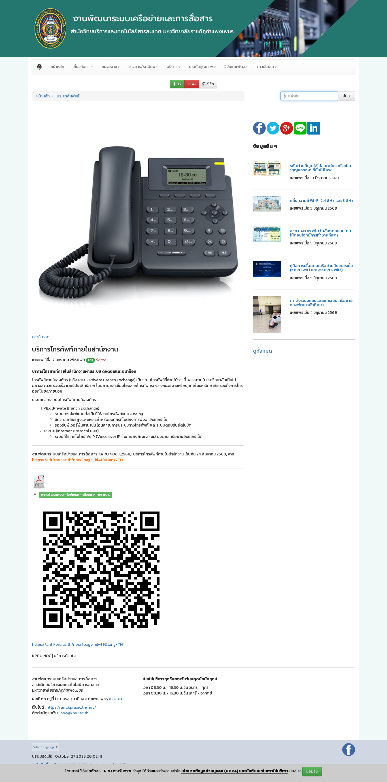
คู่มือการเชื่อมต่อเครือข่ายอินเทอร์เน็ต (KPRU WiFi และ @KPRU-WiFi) (321, 268)
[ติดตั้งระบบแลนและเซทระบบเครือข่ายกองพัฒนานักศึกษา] (267, 314)
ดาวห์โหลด (40, 337)
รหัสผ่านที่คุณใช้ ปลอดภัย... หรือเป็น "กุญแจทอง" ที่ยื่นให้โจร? (320, 168)
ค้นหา (347, 96)
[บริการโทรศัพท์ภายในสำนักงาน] (138, 225)
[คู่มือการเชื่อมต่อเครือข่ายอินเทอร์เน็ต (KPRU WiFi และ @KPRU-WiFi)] (267, 268)
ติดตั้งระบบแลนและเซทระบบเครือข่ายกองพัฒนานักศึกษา (321, 303)
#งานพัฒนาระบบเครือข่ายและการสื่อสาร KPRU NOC (75, 494)
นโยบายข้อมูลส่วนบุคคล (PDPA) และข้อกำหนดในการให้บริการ (234, 771)
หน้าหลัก (57, 67)
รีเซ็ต (210, 84)
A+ (179, 84)
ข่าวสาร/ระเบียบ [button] (141, 67)
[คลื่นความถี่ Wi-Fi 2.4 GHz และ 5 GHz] (267, 203)
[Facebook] (348, 749)
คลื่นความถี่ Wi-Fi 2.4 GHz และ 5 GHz (322, 201)
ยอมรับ (312, 771)
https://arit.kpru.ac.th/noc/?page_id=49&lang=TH (77, 644)
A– (193, 84)
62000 (115, 699)
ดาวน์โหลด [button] (265, 67)
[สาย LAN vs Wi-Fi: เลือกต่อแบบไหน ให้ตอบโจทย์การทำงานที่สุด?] (267, 233)
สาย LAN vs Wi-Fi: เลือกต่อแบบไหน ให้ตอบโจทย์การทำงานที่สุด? (320, 233)
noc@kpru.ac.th (74, 713)
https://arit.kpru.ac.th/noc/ (71, 707)
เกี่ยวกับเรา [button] (81, 67)
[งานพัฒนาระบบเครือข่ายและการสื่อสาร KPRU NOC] (39, 67)
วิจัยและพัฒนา (236, 67)
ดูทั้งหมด (262, 351)
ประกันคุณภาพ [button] (201, 67)
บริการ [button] (172, 67)
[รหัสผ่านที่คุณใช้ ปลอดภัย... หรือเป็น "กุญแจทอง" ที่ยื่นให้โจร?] (267, 168)
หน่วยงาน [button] (109, 67)
